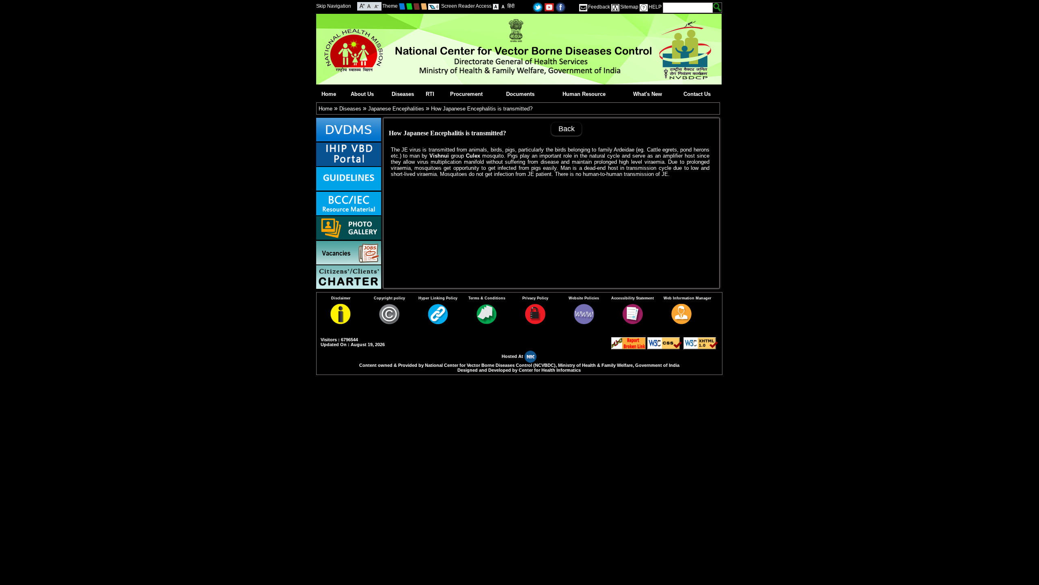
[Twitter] (538, 6)
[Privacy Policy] (535, 322)
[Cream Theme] (424, 6)
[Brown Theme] (417, 6)
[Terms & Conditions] (486, 322)
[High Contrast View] (503, 6)
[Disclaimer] (340, 322)
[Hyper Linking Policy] (438, 322)
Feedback (599, 7)
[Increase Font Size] (362, 5)
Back (566, 129)
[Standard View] (496, 6)
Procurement (466, 94)
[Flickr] (560, 6)
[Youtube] (549, 6)
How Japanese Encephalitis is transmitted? (481, 109)
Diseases (403, 94)
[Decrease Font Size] (376, 5)
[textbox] (688, 8)
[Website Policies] (584, 322)
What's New (647, 94)
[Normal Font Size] (369, 5)
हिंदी (511, 6)
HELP (655, 7)
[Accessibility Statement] (633, 322)
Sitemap (629, 7)
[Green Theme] (409, 6)
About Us (362, 94)
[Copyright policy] (389, 322)
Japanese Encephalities (396, 109)
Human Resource (584, 94)
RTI (430, 94)
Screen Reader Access (466, 6)
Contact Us (697, 94)
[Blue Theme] (402, 6)
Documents (520, 94)
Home (328, 94)
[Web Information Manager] (681, 322)
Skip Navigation (333, 6)
